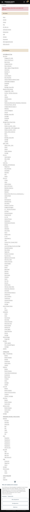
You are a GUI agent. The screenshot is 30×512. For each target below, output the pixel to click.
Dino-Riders (7, 203)
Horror (6, 232)
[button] (24, 2)
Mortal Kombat (8, 325)
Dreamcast (7, 461)
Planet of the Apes (8, 261)
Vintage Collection (8, 64)
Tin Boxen (7, 378)
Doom (6, 315)
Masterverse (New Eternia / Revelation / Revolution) (15, 102)
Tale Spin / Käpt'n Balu (9, 286)
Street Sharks (7, 284)
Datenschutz (10, 496)
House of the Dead (8, 321)
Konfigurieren (15, 503)
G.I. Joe (6, 217)
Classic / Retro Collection (10, 131)
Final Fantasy (7, 317)
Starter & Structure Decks (10, 392)
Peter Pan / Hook (8, 259)
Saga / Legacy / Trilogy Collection (11, 68)
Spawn (6, 279)
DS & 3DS (7, 420)
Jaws (6, 240)
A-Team (6, 180)
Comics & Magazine (9, 110)
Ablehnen (15, 507)
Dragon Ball (7, 339)
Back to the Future (8, 186)
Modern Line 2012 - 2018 (10, 129)
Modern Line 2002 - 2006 (10, 126)
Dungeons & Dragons (9, 207)
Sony (4, 436)
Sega (4, 459)
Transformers (7, 298)
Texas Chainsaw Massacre (10, 292)
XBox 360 (7, 453)
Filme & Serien (6, 469)
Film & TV (5, 178)
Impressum (4, 496)
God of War (7, 319)
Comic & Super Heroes (7, 306)
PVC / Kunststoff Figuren (10, 345)
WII (5, 434)
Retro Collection (8, 66)
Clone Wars (7, 69)
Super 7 (6, 135)
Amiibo (6, 314)
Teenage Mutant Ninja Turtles (9, 122)
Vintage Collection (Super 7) (10, 106)
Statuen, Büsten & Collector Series (12, 79)
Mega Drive (7, 463)
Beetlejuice (7, 190)
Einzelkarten (7, 361)
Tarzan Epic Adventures (9, 288)
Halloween (7, 228)
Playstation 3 (7, 441)
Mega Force (7, 166)
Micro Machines (8, 77)
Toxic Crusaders (8, 296)
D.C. (5, 308)
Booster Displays (8, 357)
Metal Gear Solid (8, 323)
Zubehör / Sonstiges (9, 396)
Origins (6, 100)
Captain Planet (8, 195)
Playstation (7, 438)
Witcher (6, 333)
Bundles (6, 359)
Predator (6, 265)
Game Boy (7, 422)
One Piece (5, 398)
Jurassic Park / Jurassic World (11, 242)
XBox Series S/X (8, 457)
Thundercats (7, 294)
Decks (6, 380)
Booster (6, 355)
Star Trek (6, 281)
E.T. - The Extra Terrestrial (10, 209)
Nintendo (5, 418)
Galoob (6, 149)
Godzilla (6, 224)
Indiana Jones (7, 234)
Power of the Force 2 (9, 60)
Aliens (6, 182)
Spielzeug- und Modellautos (9, 164)
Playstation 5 (7, 445)
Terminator (7, 290)
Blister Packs (7, 377)
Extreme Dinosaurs (9, 213)
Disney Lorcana (6, 406)
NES (5, 428)
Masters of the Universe (8, 89)
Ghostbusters (7, 221)
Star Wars (5, 56)
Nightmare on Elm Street (10, 257)
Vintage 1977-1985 (9, 58)
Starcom (6, 283)
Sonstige (6, 73)
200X (6, 95)
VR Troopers (7, 302)
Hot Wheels (7, 170)
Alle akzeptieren (15, 499)
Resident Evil (7, 327)
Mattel (6, 147)
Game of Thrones (8, 219)
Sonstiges (7, 116)
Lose (5, 160)
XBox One (7, 455)
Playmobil (5, 479)
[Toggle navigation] (2, 2)
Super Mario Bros (8, 331)
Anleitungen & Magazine (10, 81)
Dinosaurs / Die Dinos (9, 205)
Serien (6, 472)
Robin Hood (7, 269)
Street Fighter (7, 329)
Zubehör (6, 85)
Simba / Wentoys (8, 151)
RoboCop (6, 271)
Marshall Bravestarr (9, 248)
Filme (6, 471)
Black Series (7, 62)
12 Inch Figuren (8, 75)
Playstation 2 (7, 440)
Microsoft (5, 449)
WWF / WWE (5, 143)
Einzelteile (7, 83)
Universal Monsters (9, 300)
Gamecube (7, 424)
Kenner (6, 176)
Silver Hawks (7, 275)
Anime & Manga (6, 337)
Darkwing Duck (8, 199)
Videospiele (5, 312)
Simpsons (7, 277)
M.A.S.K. (5, 155)
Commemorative (8, 98)
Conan (6, 197)
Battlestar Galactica (9, 188)
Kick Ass (6, 244)
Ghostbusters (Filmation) (10, 222)
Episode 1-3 (7, 71)
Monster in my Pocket (9, 253)
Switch (6, 432)
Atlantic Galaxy (8, 184)
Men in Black (7, 250)
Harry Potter (7, 230)
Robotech (7, 273)
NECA (6, 133)
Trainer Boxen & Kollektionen (11, 373)
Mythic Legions (8, 343)
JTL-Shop (24, 510)
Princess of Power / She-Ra (10, 104)
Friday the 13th (8, 215)
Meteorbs (7, 108)
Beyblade (7, 191)
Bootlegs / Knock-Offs (9, 87)
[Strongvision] (9, 2)
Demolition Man (8, 201)
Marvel (6, 310)
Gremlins (6, 226)
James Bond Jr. (8, 238)
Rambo (6, 267)
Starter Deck (7, 404)
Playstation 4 (7, 443)
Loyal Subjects (8, 157)
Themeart (14, 510)
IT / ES (6, 236)
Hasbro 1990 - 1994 (9, 145)
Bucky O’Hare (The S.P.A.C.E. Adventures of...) (14, 193)
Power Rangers (8, 263)
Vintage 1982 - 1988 (9, 91)
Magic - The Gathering (7, 353)
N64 (5, 426)
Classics (6, 97)
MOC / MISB (7, 124)
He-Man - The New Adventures (11, 93)
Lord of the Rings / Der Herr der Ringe (12, 246)
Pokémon (5, 367)
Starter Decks (7, 363)
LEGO (4, 477)
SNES (6, 430)
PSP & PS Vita (7, 447)
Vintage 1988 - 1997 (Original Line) (12, 128)
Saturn (6, 465)
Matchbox (7, 172)
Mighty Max (7, 252)
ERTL (6, 174)
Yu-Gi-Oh (5, 386)
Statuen (6, 112)
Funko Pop (5, 162)
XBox (6, 451)
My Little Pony (7, 255)
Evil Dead (7, 211)
